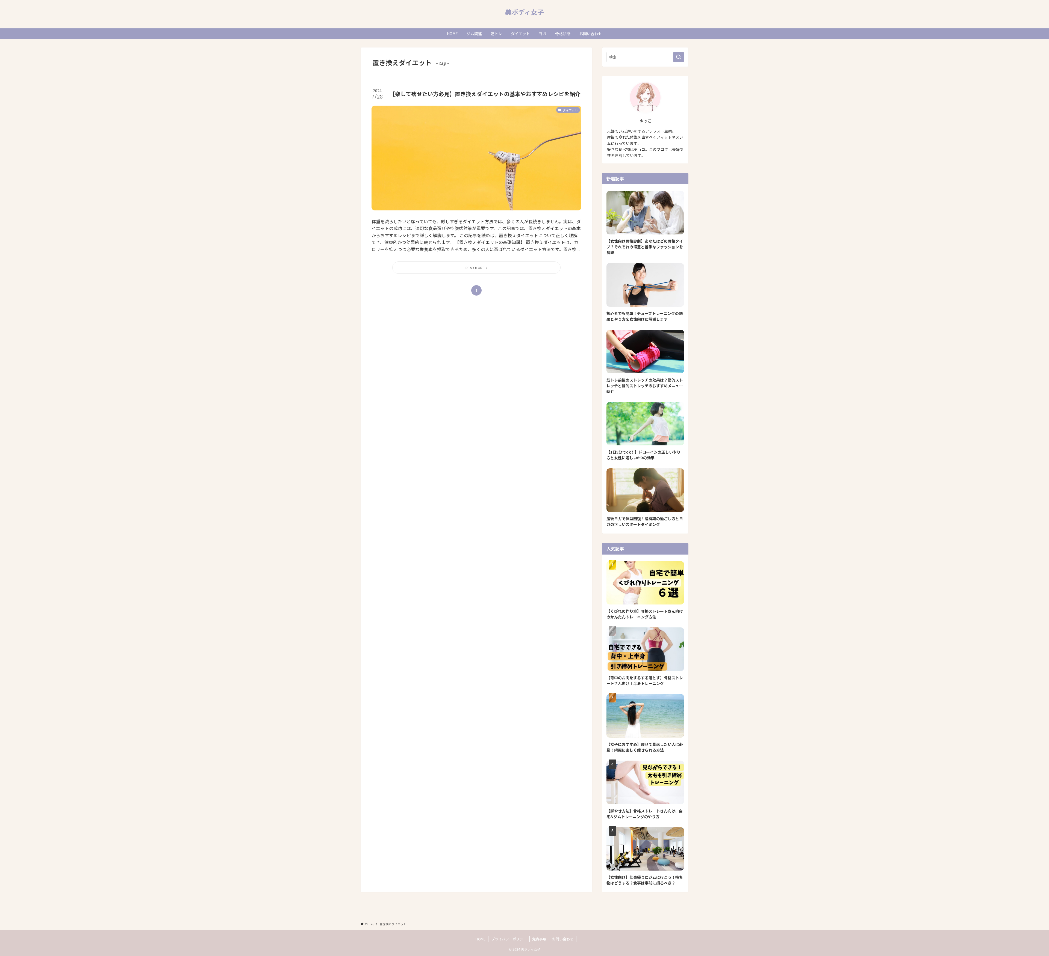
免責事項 (539, 939)
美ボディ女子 (524, 12)
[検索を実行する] (678, 57)
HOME (480, 939)
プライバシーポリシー (509, 939)
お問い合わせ (562, 939)
